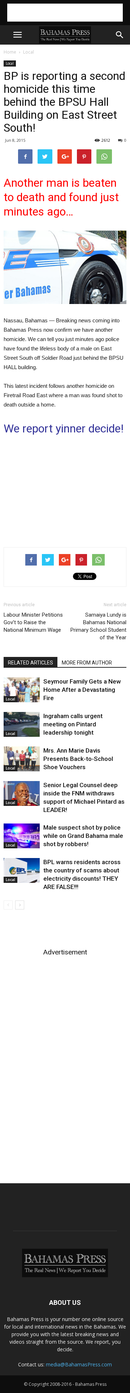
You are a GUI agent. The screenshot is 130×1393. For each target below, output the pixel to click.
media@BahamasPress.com (79, 1364)
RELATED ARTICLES (30, 663)
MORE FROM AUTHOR (87, 663)
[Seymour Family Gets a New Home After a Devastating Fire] (22, 689)
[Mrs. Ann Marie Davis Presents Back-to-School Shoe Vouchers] (22, 759)
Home (10, 52)
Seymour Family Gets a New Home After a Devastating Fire (82, 690)
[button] (120, 35)
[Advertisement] (65, 13)
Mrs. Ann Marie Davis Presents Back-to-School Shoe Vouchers (78, 759)
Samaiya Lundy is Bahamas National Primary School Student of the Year (98, 626)
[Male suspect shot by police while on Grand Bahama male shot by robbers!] (22, 835)
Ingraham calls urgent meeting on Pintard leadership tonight (73, 724)
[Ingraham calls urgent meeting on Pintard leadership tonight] (22, 724)
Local (28, 52)
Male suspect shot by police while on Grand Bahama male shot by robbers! (83, 836)
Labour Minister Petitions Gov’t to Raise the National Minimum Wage (33, 622)
